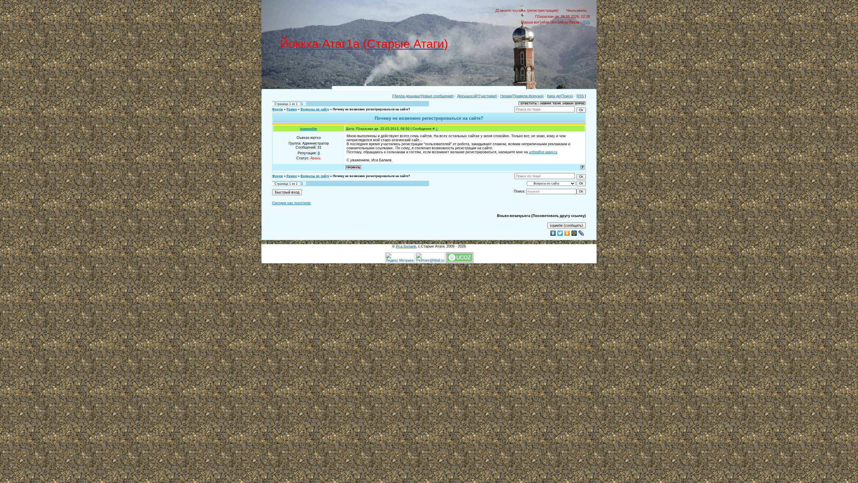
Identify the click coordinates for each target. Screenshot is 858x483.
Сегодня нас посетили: (291, 203)
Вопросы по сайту (315, 109)
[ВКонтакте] (553, 233)
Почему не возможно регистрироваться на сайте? (371, 109)
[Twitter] (560, 233)
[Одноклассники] (567, 233)
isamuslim (308, 128)
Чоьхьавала (576, 10)
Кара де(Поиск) (560, 96)
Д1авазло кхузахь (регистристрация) (526, 10)
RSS (586, 22)
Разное (292, 109)
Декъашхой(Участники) (477, 96)
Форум (277, 109)
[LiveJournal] (581, 233)
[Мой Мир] (574, 233)
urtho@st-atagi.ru (543, 152)
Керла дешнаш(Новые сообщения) (424, 96)
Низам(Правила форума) (522, 96)
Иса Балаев (406, 246)
